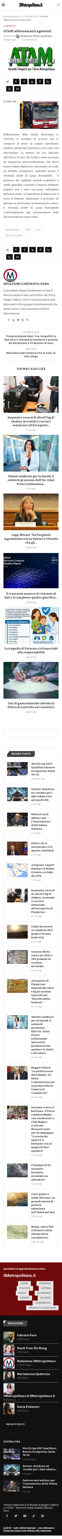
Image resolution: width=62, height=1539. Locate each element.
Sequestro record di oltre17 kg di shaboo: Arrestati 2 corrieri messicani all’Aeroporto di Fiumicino (43, 901)
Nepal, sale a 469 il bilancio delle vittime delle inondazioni (42, 1232)
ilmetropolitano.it (12, 16)
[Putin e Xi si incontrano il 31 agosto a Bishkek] (17, 848)
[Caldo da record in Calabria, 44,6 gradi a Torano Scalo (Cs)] (17, 932)
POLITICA (24, 1288)
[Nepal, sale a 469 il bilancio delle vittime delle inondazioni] (17, 1232)
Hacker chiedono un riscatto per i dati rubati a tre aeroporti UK (42, 795)
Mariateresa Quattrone (33, 1374)
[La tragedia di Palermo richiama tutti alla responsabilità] (31, 625)
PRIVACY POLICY (15, 1424)
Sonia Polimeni (28, 1406)
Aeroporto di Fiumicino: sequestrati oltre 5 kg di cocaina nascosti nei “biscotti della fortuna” (42, 991)
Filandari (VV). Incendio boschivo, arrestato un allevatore (41, 1172)
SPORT (22, 1293)
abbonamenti (12, 230)
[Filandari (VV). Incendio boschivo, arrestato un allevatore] (17, 1170)
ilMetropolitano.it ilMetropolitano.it (29, 1396)
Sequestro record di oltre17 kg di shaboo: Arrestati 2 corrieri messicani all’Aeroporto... (31, 421)
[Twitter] (16, 1516)
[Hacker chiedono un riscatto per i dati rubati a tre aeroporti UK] (17, 794)
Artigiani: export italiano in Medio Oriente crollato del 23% (42, 870)
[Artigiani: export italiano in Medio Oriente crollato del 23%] (17, 870)
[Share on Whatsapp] (9, 89)
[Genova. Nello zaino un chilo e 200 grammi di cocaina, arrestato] (17, 957)
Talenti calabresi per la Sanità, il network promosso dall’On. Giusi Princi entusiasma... (31, 480)
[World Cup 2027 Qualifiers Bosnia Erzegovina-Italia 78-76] (17, 769)
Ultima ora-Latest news (42, 1307)
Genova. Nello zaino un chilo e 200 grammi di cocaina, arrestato (42, 959)
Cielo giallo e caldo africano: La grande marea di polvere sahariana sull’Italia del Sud (43, 1203)
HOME (24, 1283)
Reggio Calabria (14, 235)
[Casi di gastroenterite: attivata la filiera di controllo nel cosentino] (31, 680)
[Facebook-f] (7, 1516)
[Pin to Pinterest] (40, 81)
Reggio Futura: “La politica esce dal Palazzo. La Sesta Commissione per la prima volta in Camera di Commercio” (43, 1080)
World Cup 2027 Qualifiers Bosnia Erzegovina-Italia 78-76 (43, 769)
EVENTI (24, 1297)
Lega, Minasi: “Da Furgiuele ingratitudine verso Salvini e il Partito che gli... (31, 538)
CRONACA (45, 1283)
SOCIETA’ (45, 1297)
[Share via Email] (17, 89)
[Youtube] (24, 1516)
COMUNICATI (30, 16)
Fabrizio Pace (27, 1335)
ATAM (27, 230)
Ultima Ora (11, 1441)
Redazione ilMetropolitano (26, 284)
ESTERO (46, 1288)
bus (38, 230)
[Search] (58, 5)
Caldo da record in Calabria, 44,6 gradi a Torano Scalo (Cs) (42, 932)
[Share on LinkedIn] (48, 81)
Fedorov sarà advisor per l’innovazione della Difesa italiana (40, 821)
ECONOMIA (44, 1293)
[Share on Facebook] (24, 81)
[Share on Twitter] (32, 81)
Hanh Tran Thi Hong (32, 1348)
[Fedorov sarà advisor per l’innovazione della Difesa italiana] (17, 819)
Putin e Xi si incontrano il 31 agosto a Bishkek (42, 847)
